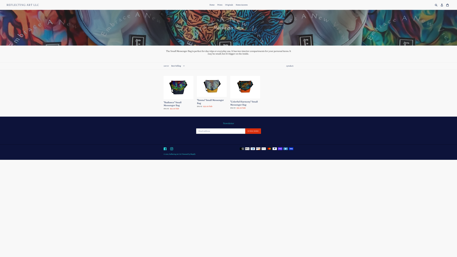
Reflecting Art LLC (23, 4)
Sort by (166, 66)
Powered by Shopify (188, 154)
